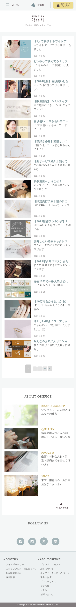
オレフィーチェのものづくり (54, 573)
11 (45, 369)
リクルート (45, 590)
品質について (47, 569)
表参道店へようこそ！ (48, 181)
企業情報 (44, 586)
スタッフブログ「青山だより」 (21, 569)
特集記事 (10, 577)
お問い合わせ (47, 594)
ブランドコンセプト (50, 564)
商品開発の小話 (13, 573)
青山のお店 (45, 577)
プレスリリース (48, 581)
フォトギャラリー (15, 564)
